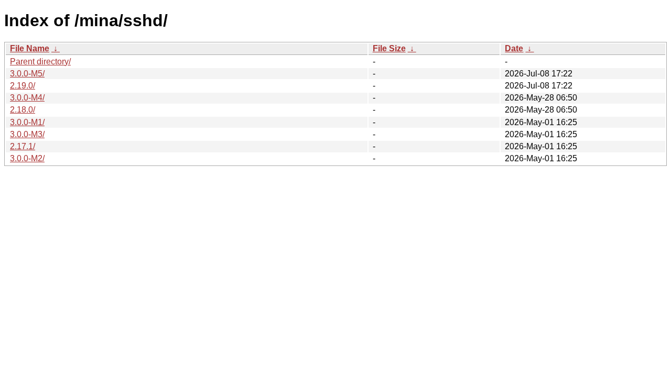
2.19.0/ (22, 85)
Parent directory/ (40, 61)
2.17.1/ (22, 146)
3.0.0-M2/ (27, 158)
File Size (389, 48)
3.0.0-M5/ (27, 73)
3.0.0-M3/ (27, 134)
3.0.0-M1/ (27, 122)
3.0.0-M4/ (27, 97)
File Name (29, 48)
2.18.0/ (22, 109)
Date (514, 48)
